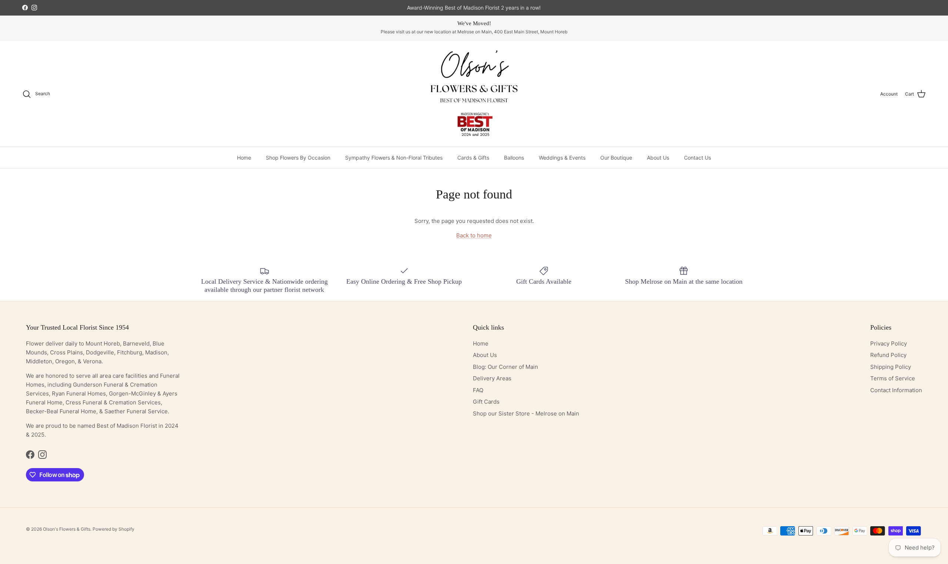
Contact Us (697, 157)
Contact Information (896, 390)
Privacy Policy (888, 343)
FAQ (478, 390)
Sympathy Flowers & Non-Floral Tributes (394, 157)
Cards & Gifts (473, 157)
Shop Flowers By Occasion (298, 157)
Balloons (514, 157)
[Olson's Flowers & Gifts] (474, 94)
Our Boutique (616, 157)
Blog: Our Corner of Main (505, 366)
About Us (658, 157)
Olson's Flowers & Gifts (66, 529)
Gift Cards (486, 401)
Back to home (474, 235)
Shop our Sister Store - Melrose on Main (526, 413)
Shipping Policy (890, 366)
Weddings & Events (562, 157)
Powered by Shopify (113, 529)
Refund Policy (888, 354)
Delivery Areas (492, 378)
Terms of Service (892, 378)
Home (244, 157)
